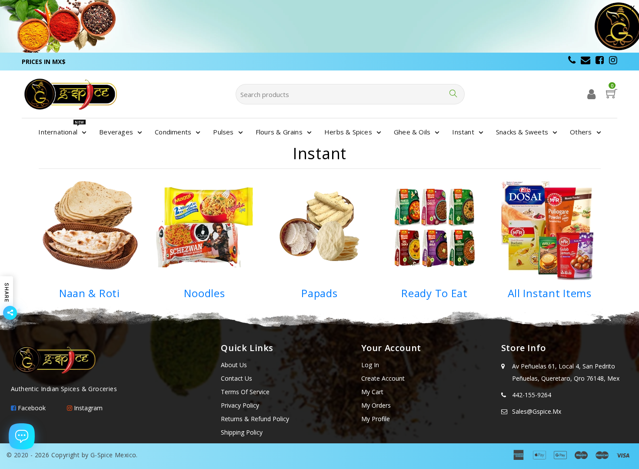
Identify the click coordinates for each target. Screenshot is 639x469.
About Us (234, 365)
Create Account (383, 378)
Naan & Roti (89, 293)
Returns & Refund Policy (255, 419)
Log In (370, 365)
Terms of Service (245, 392)
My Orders (376, 405)
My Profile (375, 419)
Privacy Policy (240, 405)
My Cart (372, 392)
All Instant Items (550, 293)
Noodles (204, 293)
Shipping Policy (242, 432)
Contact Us (236, 378)
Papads (319, 293)
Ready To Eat (434, 293)
